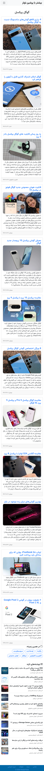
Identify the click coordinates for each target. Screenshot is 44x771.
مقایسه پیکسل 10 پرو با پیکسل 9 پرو (24, 298)
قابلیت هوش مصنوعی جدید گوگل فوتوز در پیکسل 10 (23, 189)
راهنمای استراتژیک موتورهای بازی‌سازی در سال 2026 (27, 731)
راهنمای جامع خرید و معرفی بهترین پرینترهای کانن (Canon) (26, 705)
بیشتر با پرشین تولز (32, 3)
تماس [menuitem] (34, 767)
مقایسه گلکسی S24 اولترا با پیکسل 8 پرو (22, 453)
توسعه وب (29, 651)
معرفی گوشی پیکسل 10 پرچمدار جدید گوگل (24, 242)
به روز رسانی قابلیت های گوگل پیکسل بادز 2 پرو (22, 135)
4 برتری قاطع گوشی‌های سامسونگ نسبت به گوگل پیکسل (22, 21)
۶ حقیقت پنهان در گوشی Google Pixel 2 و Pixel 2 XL (22, 601)
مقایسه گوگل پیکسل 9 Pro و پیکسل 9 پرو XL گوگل (23, 402)
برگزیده (39, 651)
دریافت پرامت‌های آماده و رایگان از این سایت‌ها (27, 740)
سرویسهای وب (18, 651)
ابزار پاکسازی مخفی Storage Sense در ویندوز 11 (26, 722)
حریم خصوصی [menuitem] (12, 767)
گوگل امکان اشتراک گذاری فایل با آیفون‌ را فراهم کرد (22, 78)
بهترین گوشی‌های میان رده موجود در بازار (22, 502)
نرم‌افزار (24, 656)
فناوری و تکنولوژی (35, 656)
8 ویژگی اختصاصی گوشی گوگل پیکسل (24, 348)
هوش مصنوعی (13, 656)
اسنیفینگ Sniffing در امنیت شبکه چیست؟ (28, 696)
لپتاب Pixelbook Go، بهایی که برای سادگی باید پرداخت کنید (25, 554)
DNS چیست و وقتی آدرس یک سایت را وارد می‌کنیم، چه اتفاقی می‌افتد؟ (26, 669)
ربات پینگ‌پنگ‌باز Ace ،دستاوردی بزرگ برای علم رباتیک (27, 749)
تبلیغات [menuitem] (21, 767)
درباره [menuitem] (28, 767)
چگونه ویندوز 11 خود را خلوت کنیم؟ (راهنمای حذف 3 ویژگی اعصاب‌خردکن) (26, 687)
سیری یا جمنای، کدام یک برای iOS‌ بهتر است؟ (28, 713)
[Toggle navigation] (4, 3)
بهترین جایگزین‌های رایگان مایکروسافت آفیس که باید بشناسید (27, 678)
